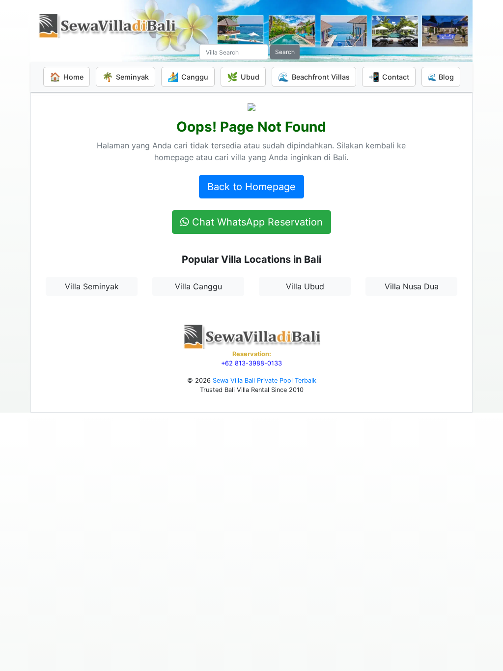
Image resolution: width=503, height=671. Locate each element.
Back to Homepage (251, 187)
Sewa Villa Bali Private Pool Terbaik (264, 380)
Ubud (243, 77)
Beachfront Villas (314, 77)
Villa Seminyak (92, 286)
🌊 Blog (441, 77)
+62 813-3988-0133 (251, 363)
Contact (388, 77)
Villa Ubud (305, 286)
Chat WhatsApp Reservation (256, 222)
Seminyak (125, 77)
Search (285, 52)
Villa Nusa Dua (412, 286)
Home (67, 77)
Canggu (188, 77)
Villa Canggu (198, 286)
